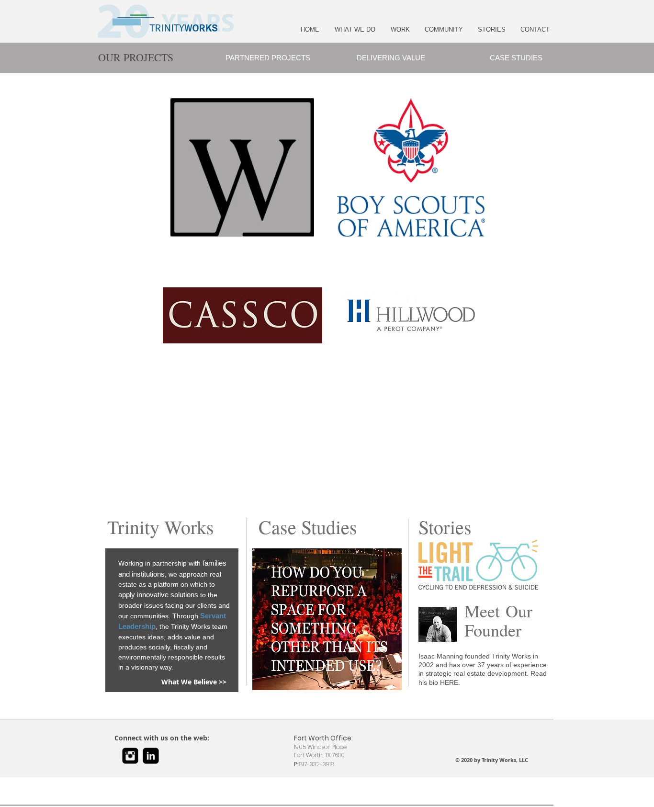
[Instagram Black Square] (130, 756)
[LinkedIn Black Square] (151, 756)
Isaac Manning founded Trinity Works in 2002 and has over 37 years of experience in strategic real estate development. (482, 664)
